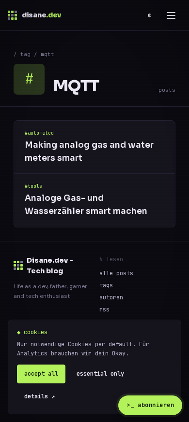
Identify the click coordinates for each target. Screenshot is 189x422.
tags (106, 285)
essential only (100, 374)
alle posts (116, 273)
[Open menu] (171, 15)
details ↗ (39, 396)
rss (104, 309)
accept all (41, 374)
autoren (111, 297)
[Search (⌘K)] (133, 15)
